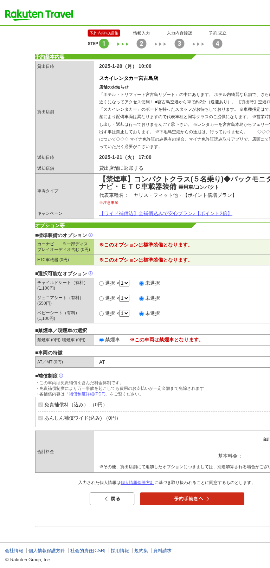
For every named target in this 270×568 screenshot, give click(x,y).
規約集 (141, 550)
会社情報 (14, 550)
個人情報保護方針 (137, 482)
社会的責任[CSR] (87, 550)
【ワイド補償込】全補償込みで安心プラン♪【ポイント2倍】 (165, 213)
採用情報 (120, 550)
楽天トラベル (39, 15)
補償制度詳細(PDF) (87, 394)
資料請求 (162, 550)
